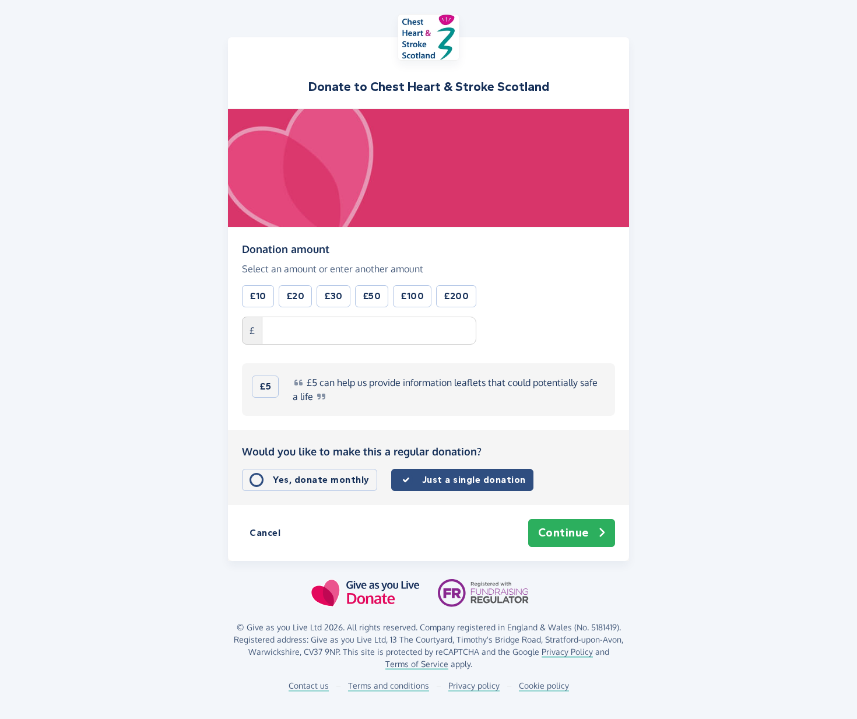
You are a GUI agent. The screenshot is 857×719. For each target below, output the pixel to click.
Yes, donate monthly (321, 479)
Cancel (265, 532)
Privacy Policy (567, 652)
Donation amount (285, 248)
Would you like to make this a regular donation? (362, 451)
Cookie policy (544, 685)
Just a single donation (474, 479)
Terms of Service (416, 664)
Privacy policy (474, 685)
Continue (563, 532)
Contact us (309, 685)
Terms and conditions (388, 685)
